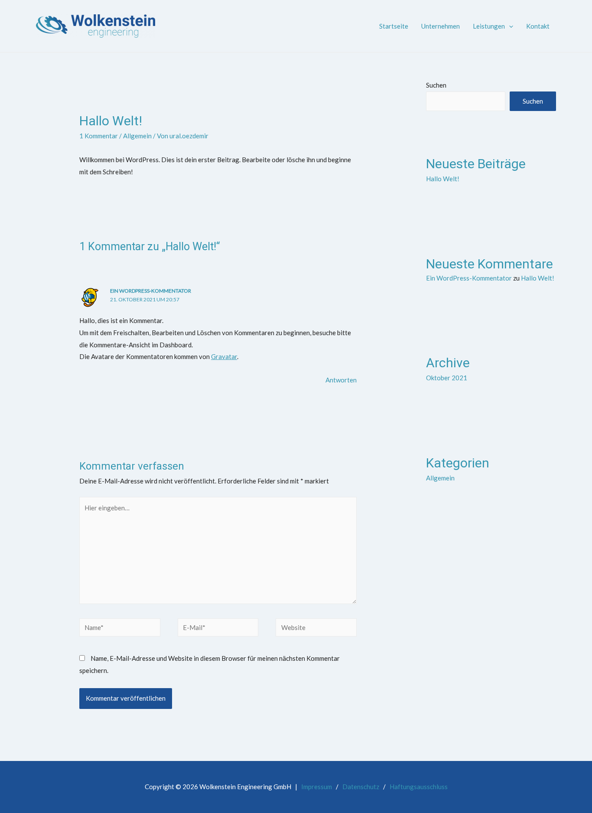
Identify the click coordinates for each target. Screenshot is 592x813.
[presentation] (509, 26)
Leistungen (489, 26)
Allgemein (137, 136)
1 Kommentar (98, 136)
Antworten (341, 380)
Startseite (393, 26)
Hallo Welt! (442, 179)
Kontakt (538, 26)
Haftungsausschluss (419, 786)
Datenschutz (360, 786)
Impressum (316, 786)
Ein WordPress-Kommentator (150, 290)
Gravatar (224, 356)
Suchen (436, 85)
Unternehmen (440, 26)
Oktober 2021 (446, 378)
